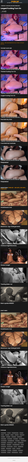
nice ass (4, 446)
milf (22, 444)
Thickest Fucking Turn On (8, 71)
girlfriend (24, 440)
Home (14, 460)
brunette (4, 438)
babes (7, 434)
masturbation (16, 444)
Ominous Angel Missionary (9, 246)
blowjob (20, 436)
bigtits (3, 436)
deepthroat (11, 440)
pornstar (9, 448)
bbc (12, 434)
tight (22, 42)
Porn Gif (15, 1)
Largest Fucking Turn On (8, 95)
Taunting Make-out (6, 284)
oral (16, 446)
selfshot (15, 450)
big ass (22, 434)
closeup (10, 438)
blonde (14, 436)
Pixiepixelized (4, 162)
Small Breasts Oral (6, 207)
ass (3, 434)
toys (3, 44)
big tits (8, 436)
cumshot (22, 438)
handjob (4, 442)
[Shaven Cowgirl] (14, 256)
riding (10, 450)
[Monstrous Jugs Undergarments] (14, 217)
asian (22, 433)
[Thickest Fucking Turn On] (14, 60)
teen (18, 42)
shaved (21, 450)
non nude (10, 446)
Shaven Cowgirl (5, 265)
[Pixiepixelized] (14, 153)
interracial (21, 442)
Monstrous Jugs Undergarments (10, 226)
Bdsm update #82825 (7, 303)
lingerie (9, 444)
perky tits (21, 446)
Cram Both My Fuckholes (8, 143)
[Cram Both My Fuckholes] (14, 132)
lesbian (3, 444)
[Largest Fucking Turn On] (14, 84)
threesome (15, 452)
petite (3, 448)
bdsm (17, 434)
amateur (4, 433)
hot (15, 442)
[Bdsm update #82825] (14, 294)
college (16, 438)
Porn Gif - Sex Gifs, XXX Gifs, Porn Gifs (10, 69)
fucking (17, 440)
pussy (19, 448)
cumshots (4, 440)
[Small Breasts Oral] (14, 198)
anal (3, 42)
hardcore (10, 442)
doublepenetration (10, 42)
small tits (4, 452)
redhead (4, 450)
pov (14, 448)
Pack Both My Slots (6, 119)
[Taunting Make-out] (14, 275)
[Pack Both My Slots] (14, 108)
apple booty (15, 433)
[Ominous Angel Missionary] (14, 236)
